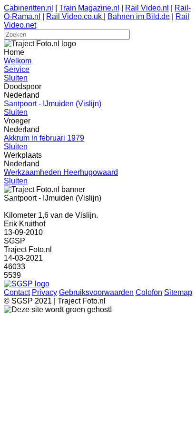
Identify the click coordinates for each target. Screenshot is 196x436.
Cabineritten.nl (28, 8)
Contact (17, 292)
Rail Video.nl (147, 8)
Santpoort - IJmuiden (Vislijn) (52, 104)
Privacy (44, 292)
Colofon (149, 292)
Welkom (17, 61)
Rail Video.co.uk (75, 16)
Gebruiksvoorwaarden (96, 292)
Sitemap (178, 292)
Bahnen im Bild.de (139, 16)
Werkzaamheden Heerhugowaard (61, 172)
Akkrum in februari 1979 (44, 138)
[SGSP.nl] (26, 284)
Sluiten (16, 78)
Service (16, 69)
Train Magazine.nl (89, 8)
